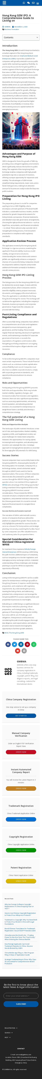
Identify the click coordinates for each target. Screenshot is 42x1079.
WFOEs (4, 485)
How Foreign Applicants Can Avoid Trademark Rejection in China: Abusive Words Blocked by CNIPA (19, 946)
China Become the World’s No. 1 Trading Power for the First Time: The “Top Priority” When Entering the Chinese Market (20, 937)
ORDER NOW (21, 752)
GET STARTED (21, 715)
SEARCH (7, 1033)
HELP (6, 1037)
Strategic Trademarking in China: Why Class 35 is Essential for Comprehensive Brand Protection (20, 961)
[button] (38, 3)
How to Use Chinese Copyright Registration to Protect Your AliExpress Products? (20, 914)
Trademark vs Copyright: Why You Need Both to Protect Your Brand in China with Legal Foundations (21, 922)
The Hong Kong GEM (16, 633)
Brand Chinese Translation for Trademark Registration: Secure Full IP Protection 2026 (20, 929)
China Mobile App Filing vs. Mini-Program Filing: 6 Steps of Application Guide (19, 954)
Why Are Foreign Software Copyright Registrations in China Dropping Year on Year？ (19, 906)
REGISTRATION (10, 1028)
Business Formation (12, 29)
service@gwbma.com (23, 1055)
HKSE (6, 633)
